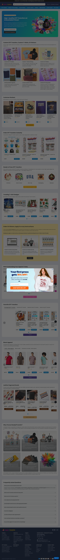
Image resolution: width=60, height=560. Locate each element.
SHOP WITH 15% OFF (19, 288)
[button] (56, 558)
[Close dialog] (52, 269)
